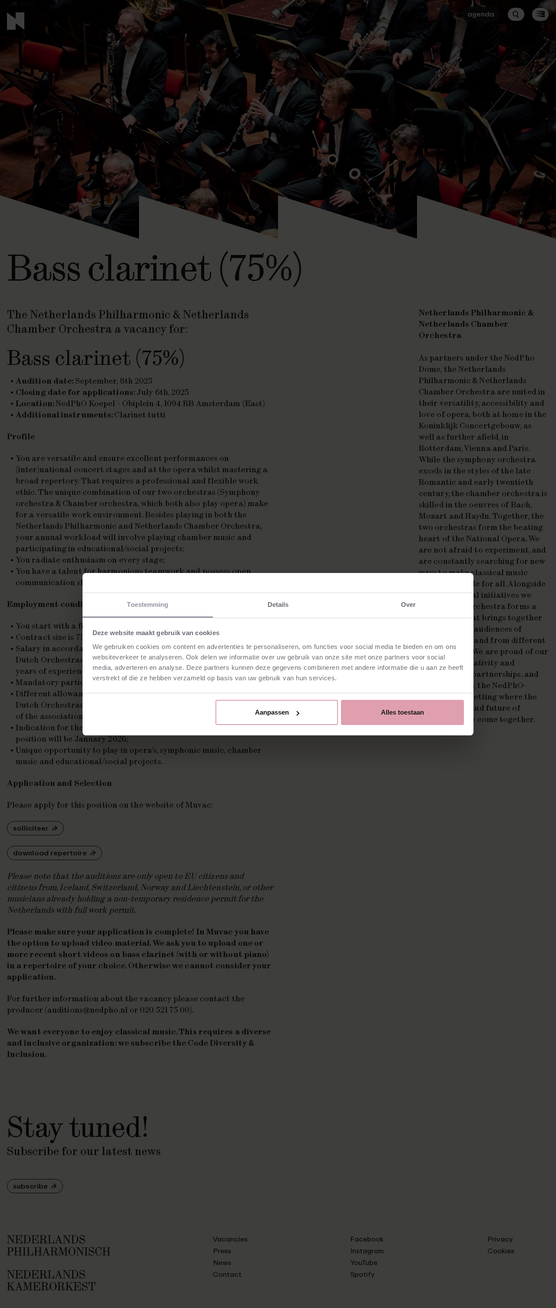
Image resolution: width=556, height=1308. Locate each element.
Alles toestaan (402, 712)
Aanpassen (272, 712)
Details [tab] (278, 604)
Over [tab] (408, 604)
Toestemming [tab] (147, 604)
